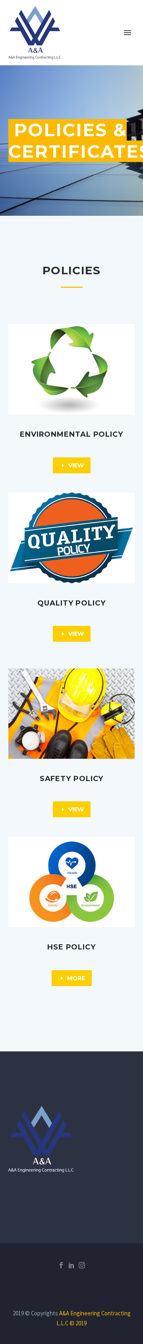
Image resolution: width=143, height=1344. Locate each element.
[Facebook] (61, 1265)
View (72, 465)
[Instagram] (82, 1265)
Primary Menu (127, 33)
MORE (71, 978)
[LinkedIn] (71, 1265)
